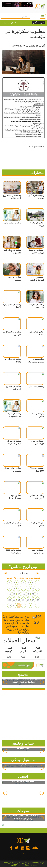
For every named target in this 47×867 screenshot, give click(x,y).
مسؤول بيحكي (23, 759)
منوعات (23, 810)
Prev (5, 682)
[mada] (17, 6)
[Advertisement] (23, 714)
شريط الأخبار (38, 23)
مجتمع (23, 674)
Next (42, 682)
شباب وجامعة (23, 743)
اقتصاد (23, 776)
